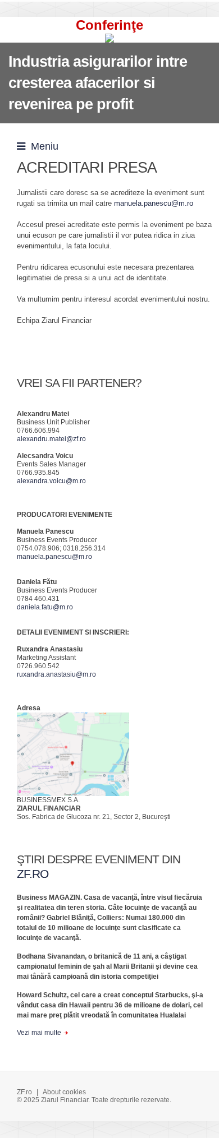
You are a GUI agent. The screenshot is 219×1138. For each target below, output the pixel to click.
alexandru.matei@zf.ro (51, 439)
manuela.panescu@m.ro (153, 203)
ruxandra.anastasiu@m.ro (56, 674)
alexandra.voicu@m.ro (51, 481)
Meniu (41, 146)
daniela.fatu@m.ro (45, 607)
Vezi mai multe (39, 1033)
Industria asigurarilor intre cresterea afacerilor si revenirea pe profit (97, 83)
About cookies (64, 1092)
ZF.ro (24, 1092)
